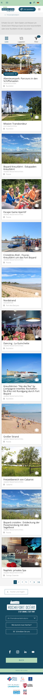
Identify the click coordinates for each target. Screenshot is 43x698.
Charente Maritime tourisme (13, 685)
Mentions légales (25, 667)
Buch (21, 660)
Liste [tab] (6, 42)
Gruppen (21, 637)
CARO (16, 692)
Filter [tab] (36, 42)
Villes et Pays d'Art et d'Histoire (25, 692)
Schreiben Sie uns (23, 631)
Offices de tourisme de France (12, 679)
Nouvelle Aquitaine (28, 685)
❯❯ (38, 582)
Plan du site (16, 667)
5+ (26, 582)
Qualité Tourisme (22, 679)
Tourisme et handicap (30, 679)
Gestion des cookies (21, 670)
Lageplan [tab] (21, 42)
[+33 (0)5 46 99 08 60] (2, 3)
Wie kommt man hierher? (22, 625)
